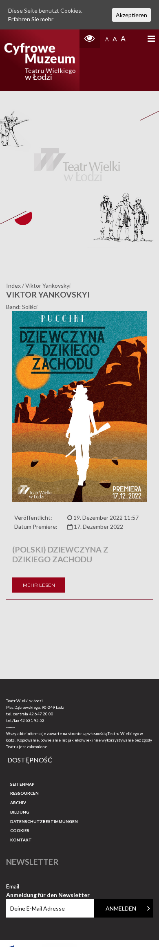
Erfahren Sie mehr (30, 19)
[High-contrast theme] (90, 38)
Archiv (18, 802)
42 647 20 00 (41, 713)
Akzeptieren (131, 14)
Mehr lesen (39, 585)
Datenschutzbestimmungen (44, 821)
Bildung (19, 811)
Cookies (19, 830)
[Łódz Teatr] (40, 60)
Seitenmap (22, 784)
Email (48, 887)
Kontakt (21, 839)
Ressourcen (24, 793)
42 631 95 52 (32, 720)
